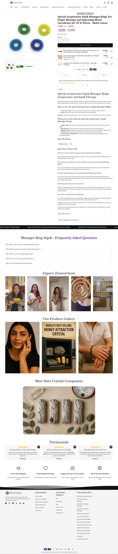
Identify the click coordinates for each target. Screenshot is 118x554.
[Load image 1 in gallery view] (10, 66)
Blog (57, 504)
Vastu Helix (80, 536)
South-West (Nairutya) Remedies (83, 505)
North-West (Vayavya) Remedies (82, 509)
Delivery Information (40, 504)
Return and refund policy (41, 502)
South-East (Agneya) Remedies (82, 500)
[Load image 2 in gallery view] (19, 66)
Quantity (60, 37)
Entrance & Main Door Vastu (84, 525)
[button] (105, 2)
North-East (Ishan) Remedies (84, 496)
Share (60, 89)
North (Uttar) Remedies (83, 513)
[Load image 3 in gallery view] (29, 66)
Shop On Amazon (39, 507)
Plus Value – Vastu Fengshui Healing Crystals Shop (66, 552)
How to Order (59, 507)
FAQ (57, 498)
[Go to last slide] (83, 85)
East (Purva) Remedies (83, 516)
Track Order (59, 510)
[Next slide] (87, 85)
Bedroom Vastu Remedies (83, 530)
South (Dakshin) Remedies (84, 519)
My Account (59, 501)
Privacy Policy (38, 496)
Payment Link (59, 512)
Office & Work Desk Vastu (83, 533)
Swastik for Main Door (82, 539)
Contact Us (38, 510)
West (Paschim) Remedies (83, 522)
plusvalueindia (47, 552)
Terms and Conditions (40, 499)
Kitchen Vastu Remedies (83, 527)
